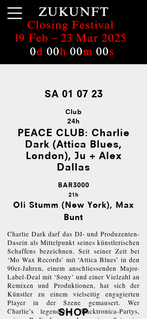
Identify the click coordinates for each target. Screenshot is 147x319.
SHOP (73, 312)
